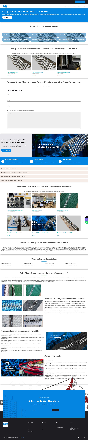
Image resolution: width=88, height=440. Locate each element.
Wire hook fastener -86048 (82, 249)
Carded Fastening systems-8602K (73, 249)
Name (8, 94)
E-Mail (8, 100)
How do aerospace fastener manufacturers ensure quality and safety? (13, 176)
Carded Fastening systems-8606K (71, 265)
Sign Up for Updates (6, 150)
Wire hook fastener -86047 (49, 263)
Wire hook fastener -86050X (71, 263)
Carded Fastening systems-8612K (29, 265)
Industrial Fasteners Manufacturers (14, 232)
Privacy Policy (22, 437)
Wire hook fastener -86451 (12, 72)
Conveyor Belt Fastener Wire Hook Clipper (41, 232)
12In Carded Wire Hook (37, 210)
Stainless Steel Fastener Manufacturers (15, 210)
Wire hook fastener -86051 (37, 72)
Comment (9, 113)
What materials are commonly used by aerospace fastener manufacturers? (14, 172)
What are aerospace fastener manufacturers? (9, 168)
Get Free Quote (7, 17)
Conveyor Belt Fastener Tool (62, 210)
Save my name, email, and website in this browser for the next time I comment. (21, 110)
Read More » (9, 75)
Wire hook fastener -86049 (28, 263)
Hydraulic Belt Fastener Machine (63, 72)
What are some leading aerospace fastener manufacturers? (11, 180)
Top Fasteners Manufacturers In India (64, 232)
